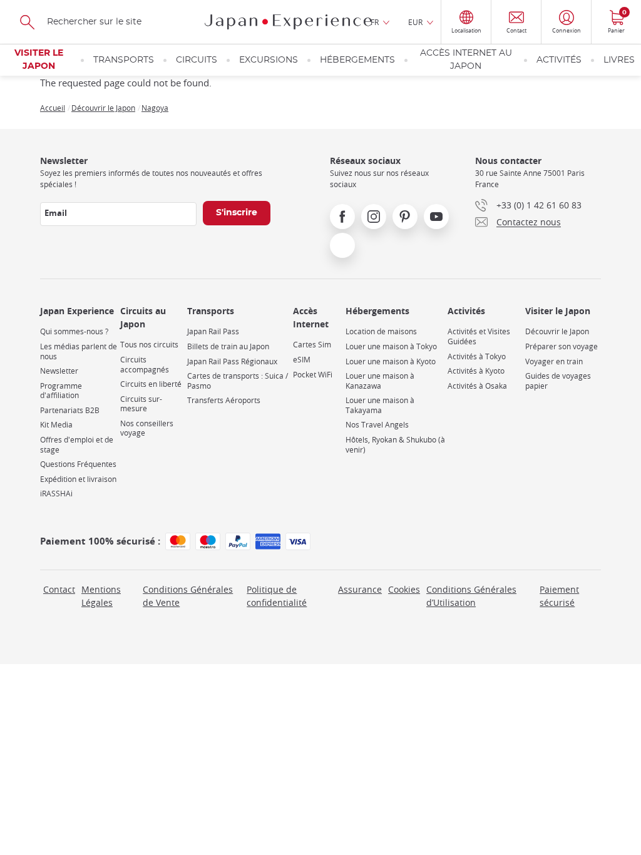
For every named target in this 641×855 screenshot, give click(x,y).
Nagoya (154, 108)
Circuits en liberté (151, 384)
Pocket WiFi (312, 374)
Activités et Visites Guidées (479, 336)
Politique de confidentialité (277, 595)
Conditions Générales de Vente (188, 595)
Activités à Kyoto (476, 371)
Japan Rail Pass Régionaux (232, 361)
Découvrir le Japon (103, 108)
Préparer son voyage (561, 346)
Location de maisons (381, 331)
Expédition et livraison (78, 479)
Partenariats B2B (70, 410)
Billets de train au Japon (228, 346)
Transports (123, 60)
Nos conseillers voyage (146, 428)
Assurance (360, 589)
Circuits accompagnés (144, 364)
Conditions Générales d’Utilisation (471, 595)
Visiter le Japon (38, 60)
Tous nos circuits (149, 344)
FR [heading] (375, 22)
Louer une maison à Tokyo (391, 346)
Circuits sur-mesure (141, 404)
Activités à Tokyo (477, 356)
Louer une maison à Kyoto (391, 361)
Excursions (268, 60)
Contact (59, 589)
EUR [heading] (415, 22)
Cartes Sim (312, 344)
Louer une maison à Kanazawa (380, 381)
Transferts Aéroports (223, 400)
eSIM (301, 359)
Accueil (52, 108)
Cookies (404, 589)
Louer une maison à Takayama (380, 405)
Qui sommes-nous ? (74, 331)
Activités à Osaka (477, 386)
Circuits (196, 60)
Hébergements (357, 60)
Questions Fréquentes (78, 464)
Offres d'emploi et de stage (76, 444)
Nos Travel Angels (377, 424)
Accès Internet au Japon (466, 60)
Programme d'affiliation (61, 391)
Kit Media (56, 424)
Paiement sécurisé (559, 595)
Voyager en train (554, 361)
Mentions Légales (101, 595)
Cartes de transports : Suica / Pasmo (237, 381)
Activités (559, 60)
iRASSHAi (56, 493)
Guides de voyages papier (558, 381)
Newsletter (59, 371)
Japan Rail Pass (213, 331)
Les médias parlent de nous (78, 351)
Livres (619, 60)
